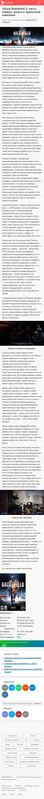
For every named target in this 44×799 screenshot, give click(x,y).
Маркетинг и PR (11, 757)
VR (26, 740)
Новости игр (7, 20)
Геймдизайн (34, 744)
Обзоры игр (17, 20)
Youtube (18, 714)
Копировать (36, 702)
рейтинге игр (7, 634)
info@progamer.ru (11, 779)
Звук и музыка (13, 753)
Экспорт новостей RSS (9, 790)
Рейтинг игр (23, 790)
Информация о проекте (32, 786)
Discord (5, 714)
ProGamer (9, 3)
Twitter (12, 687)
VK (5, 694)
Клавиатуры (31, 766)
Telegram (32, 687)
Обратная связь (6, 786)
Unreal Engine (9, 761)
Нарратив (33, 753)
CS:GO (33, 736)
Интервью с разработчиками (30, 761)
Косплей (20, 744)
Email (5, 687)
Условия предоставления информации (13, 788)
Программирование (31, 757)
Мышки (11, 766)
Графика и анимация (31, 748)
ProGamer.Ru (7, 777)
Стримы (36, 740)
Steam (25, 714)
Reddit (25, 687)
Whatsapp (19, 687)
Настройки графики (12, 740)
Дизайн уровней (11, 748)
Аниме (7, 744)
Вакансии (18, 786)
